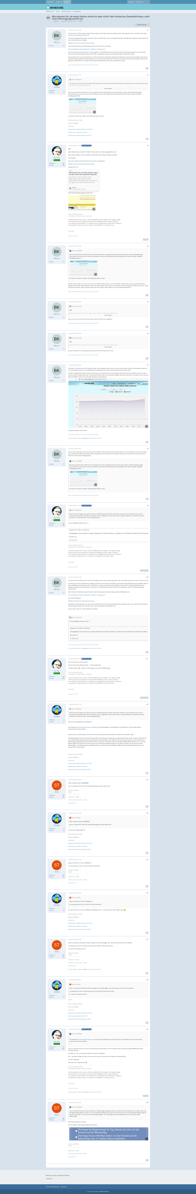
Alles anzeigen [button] (108, 88)
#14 (147, 813)
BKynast (56, 21)
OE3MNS (85, 783)
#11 (147, 659)
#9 (147, 505)
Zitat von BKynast (77, 79)
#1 (147, 30)
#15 (147, 859)
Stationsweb (71, 803)
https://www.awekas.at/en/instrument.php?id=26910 (83, 65)
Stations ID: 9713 (73, 236)
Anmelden (131, 2)
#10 (147, 577)
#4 (147, 246)
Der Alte (85, 1092)
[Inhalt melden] (147, 68)
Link (69, 1000)
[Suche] (147, 2)
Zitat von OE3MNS (77, 251)
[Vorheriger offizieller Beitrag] (144, 570)
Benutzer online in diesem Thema (57, 1175)
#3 (147, 145)
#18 (147, 980)
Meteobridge (93, 734)
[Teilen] (148, 25)
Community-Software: (98, 1191)
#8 (147, 448)
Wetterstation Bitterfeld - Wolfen (77, 800)
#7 (147, 365)
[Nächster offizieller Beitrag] (147, 239)
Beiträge (51, 45)
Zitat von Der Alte (77, 306)
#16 (147, 893)
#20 (147, 1102)
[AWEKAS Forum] (98, 7)
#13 (147, 780)
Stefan (85, 969)
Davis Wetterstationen (85, 727)
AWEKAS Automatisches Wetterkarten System (81, 43)
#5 (147, 302)
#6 (147, 333)
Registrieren (140, 2)
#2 (147, 75)
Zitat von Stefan (76, 818)
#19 (147, 1029)
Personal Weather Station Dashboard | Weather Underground (86, 49)
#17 (147, 939)
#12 (147, 704)
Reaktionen (52, 90)
